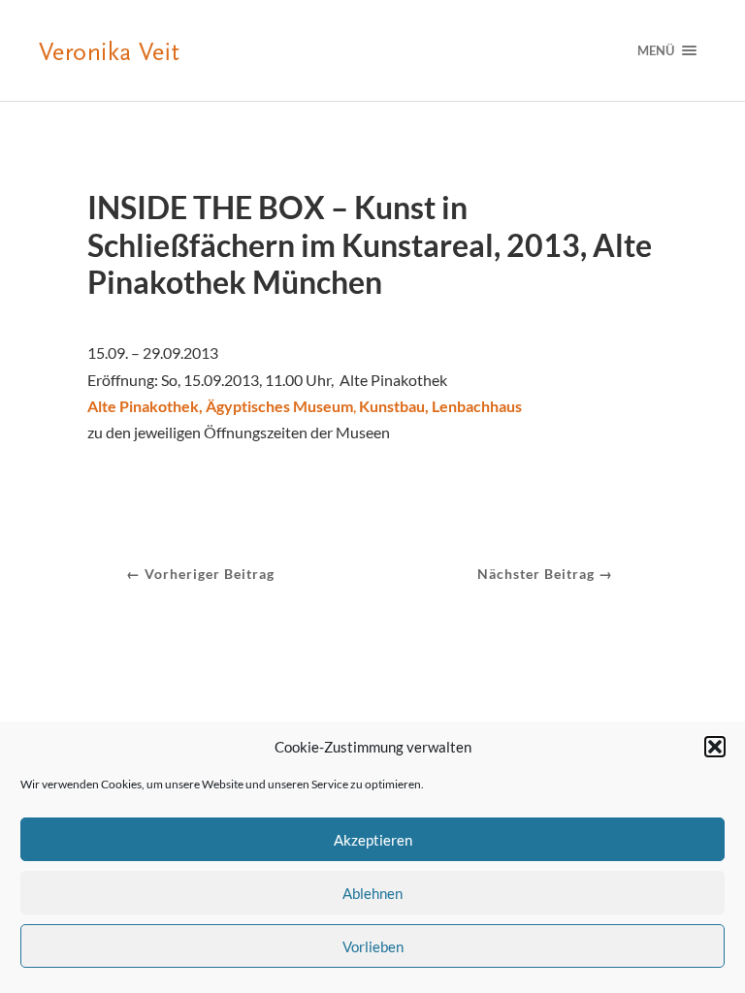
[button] (715, 746)
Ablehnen (372, 893)
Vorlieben (373, 946)
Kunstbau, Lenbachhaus (439, 406)
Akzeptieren (373, 840)
